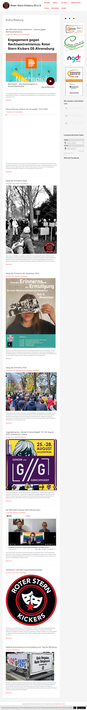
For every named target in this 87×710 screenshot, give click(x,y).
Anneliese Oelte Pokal (26, 370)
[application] (58, 2)
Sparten (54, 2)
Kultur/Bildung (25, 34)
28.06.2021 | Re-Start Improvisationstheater (24, 570)
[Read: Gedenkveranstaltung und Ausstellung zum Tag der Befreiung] (30, 666)
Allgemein (15, 34)
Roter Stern (74, 143)
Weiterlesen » (9, 100)
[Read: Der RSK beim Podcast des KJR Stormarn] (31, 532)
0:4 (83, 142)
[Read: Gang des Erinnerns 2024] (31, 219)
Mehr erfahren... (81, 707)
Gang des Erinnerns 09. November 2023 (22, 273)
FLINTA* (16, 437)
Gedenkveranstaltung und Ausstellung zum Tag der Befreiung (31, 647)
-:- (83, 148)
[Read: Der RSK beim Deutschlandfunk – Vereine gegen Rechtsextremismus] (31, 63)
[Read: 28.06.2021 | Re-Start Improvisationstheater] (31, 600)
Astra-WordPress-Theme (59, 704)
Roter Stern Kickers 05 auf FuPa (68, 154)
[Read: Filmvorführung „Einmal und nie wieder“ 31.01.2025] (31, 137)
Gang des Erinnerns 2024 (16, 181)
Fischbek (68, 143)
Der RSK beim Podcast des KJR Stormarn (23, 510)
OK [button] (74, 707)
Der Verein (64, 2)
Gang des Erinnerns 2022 (16, 368)
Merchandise (55, 8)
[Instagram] (70, 18)
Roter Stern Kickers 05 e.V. (26, 5)
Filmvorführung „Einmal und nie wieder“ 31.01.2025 (27, 109)
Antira (20, 34)
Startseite (47, 2)
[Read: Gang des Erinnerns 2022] (31, 391)
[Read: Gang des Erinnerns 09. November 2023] (31, 313)
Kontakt (64, 8)
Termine (46, 8)
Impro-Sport (16, 572)
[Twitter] (74, 18)
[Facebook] (66, 18)
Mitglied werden (76, 2)
